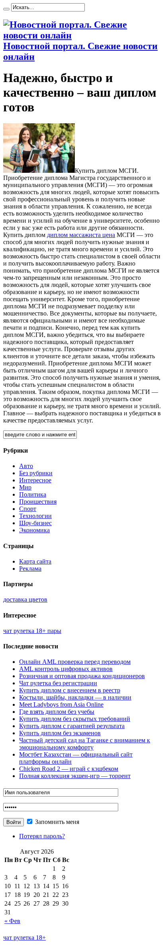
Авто (26, 466)
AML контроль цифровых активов (66, 668)
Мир (25, 487)
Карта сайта (35, 561)
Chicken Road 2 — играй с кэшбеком (68, 768)
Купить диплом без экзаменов (60, 733)
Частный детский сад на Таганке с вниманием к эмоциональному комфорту (84, 744)
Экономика (34, 530)
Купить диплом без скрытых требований (74, 718)
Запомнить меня (56, 821)
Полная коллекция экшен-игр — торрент (75, 775)
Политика (32, 494)
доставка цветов (25, 599)
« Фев (12, 921)
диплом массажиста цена (81, 234)
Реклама (30, 568)
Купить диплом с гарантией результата (72, 726)
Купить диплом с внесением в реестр (69, 690)
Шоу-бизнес (35, 523)
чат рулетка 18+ (24, 937)
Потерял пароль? (42, 836)
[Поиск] (6, 9)
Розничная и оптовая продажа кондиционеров (82, 676)
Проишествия (38, 501)
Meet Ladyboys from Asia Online (61, 704)
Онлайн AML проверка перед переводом (75, 661)
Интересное (35, 480)
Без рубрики (36, 473)
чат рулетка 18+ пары (32, 630)
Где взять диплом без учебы (56, 711)
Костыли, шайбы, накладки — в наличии (75, 697)
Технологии (35, 515)
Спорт (27, 508)
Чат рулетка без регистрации (58, 683)
